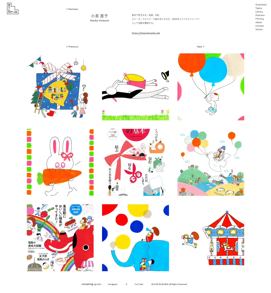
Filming (259, 18)
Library (259, 11)
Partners (260, 15)
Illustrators (261, 4)
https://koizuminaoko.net (146, 33)
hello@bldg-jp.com (91, 284)
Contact (259, 25)
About (258, 22)
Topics (258, 8)
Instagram (112, 284)
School (258, 29)
